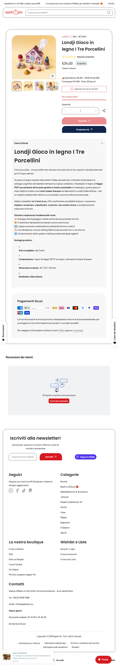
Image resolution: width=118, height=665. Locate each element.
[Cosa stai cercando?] (108, 12)
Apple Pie (57, 636)
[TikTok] (24, 490)
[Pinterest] (30, 490)
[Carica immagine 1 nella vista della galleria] (17, 86)
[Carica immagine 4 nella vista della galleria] (51, 86)
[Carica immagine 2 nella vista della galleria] (28, 86)
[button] (104, 110)
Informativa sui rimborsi (29, 643)
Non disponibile (70, 96)
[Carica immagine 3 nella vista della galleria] (39, 86)
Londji (66, 36)
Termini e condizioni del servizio (84, 643)
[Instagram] (11, 490)
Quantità (66, 104)
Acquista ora (82, 129)
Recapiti (75, 647)
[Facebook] (17, 490)
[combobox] (69, 12)
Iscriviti (49, 456)
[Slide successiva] (56, 84)
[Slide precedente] (56, 88)
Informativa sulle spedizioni (55, 647)
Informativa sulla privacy (55, 643)
